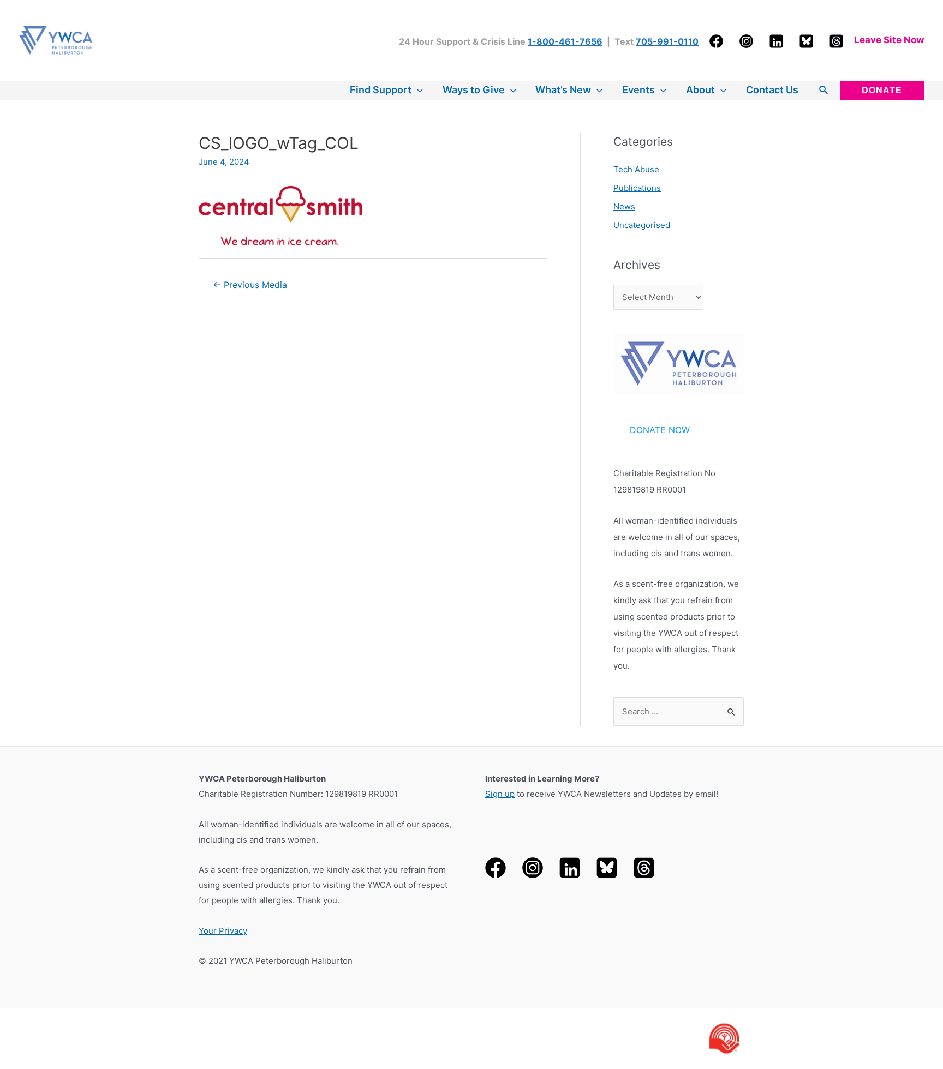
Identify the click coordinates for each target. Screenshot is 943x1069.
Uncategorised (641, 225)
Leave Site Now (889, 39)
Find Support (380, 89)
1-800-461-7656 (565, 41)
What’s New (563, 89)
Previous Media (250, 285)
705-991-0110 (667, 41)
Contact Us (772, 89)
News (624, 206)
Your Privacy (223, 931)
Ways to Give (474, 89)
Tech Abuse (636, 169)
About (700, 89)
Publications (637, 188)
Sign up (500, 794)
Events (638, 89)
